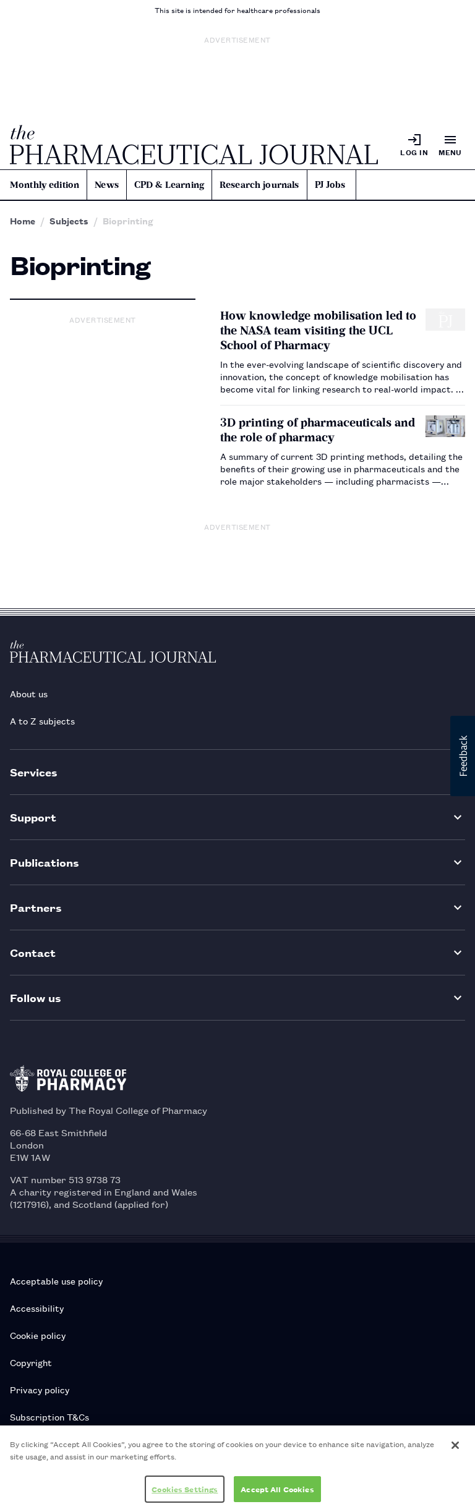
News (107, 184)
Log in (414, 152)
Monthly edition (44, 184)
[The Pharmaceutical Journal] (194, 144)
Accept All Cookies (277, 1489)
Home (22, 220)
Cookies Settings (185, 1489)
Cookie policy (38, 1334)
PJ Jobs (330, 184)
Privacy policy (39, 1389)
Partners (36, 907)
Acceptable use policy (56, 1280)
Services (34, 771)
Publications (44, 862)
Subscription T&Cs (49, 1416)
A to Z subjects (42, 720)
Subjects (68, 220)
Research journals (259, 184)
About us (29, 693)
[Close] (455, 1445)
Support (33, 817)
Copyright (31, 1362)
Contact (33, 952)
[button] (462, 756)
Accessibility (37, 1307)
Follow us (35, 997)
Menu (450, 152)
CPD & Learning (169, 184)
